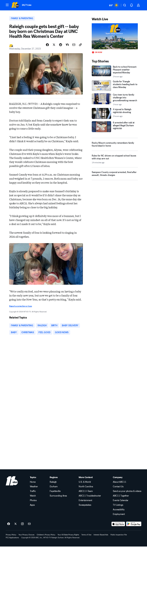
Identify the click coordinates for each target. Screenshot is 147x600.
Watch (33, 496)
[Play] (115, 36)
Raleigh (53, 482)
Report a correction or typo (20, 306)
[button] (7, 5)
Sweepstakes (85, 505)
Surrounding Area (58, 496)
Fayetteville (55, 491)
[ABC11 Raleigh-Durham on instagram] (22, 524)
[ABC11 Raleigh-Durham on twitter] (15, 524)
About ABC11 (119, 482)
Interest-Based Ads (101, 535)
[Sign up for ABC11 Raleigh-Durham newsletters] (29, 524)
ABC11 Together (121, 496)
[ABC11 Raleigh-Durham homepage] (15, 5)
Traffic (33, 491)
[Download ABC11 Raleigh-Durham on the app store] (118, 524)
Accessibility (119, 509)
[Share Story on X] (54, 44)
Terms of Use (86, 535)
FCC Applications (12, 537)
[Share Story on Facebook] (47, 44)
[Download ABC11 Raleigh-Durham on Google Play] (133, 524)
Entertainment (85, 500)
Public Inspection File (119, 535)
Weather (34, 486)
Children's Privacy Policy (46, 535)
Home (33, 482)
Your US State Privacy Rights (68, 535)
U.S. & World (85, 482)
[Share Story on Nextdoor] (67, 44)
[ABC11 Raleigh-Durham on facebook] (8, 524)
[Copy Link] (80, 44)
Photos (33, 500)
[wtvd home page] (12, 480)
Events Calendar (120, 500)
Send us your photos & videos (127, 491)
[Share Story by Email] (73, 44)
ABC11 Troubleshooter (90, 496)
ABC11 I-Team (86, 491)
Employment (119, 514)
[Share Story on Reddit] (60, 44)
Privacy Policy (11, 535)
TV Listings (118, 505)
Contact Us (118, 486)
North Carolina (86, 486)
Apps (32, 505)
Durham (53, 486)
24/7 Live (26, 4)
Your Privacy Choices (26, 535)
